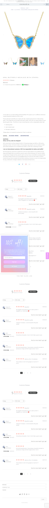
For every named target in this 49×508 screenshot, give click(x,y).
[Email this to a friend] (29, 164)
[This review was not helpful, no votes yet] (45, 315)
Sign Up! (14, 261)
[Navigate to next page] (30, 267)
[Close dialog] (27, 235)
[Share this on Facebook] (22, 164)
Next (27, 8)
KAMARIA (26, 502)
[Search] (44, 4)
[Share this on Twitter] (19, 164)
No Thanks (14, 266)
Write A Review (33, 180)
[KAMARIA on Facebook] (22, 494)
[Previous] (3, 34)
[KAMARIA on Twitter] (20, 494)
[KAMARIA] (24, 4)
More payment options (24, 111)
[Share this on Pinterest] (26, 164)
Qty (4, 98)
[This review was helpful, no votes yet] (40, 204)
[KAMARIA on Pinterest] (24, 494)
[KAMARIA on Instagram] (27, 494)
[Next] (44, 34)
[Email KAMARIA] (29, 494)
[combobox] (10, 189)
